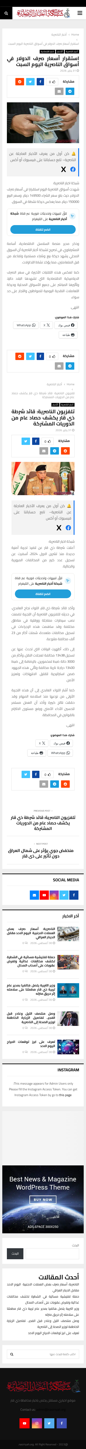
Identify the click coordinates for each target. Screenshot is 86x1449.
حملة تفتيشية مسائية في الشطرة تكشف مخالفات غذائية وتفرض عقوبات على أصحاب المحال (31, 961)
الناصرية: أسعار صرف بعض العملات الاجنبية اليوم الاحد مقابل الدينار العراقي (31, 933)
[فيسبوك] (73, 170)
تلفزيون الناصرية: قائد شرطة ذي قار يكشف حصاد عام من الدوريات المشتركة (43, 823)
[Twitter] (49, 1423)
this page (65, 1095)
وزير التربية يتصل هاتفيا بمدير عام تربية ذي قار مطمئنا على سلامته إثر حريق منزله (31, 989)
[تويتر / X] (64, 170)
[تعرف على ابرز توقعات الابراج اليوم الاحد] (68, 1047)
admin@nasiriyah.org (51, 1410)
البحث (75, 1245)
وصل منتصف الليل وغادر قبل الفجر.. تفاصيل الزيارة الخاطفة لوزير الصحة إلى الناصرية (31, 1018)
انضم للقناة (43, 229)
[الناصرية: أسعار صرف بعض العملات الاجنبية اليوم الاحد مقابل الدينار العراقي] (68, 934)
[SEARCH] (12, 1354)
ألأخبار (60, 51)
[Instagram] (37, 1423)
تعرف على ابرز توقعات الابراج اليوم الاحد (31, 1044)
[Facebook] (62, 1423)
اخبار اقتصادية (47, 51)
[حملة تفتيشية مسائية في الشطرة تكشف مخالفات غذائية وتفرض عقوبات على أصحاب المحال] (68, 962)
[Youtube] (24, 1423)
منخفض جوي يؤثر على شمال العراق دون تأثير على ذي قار (41, 853)
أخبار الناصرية (72, 51)
